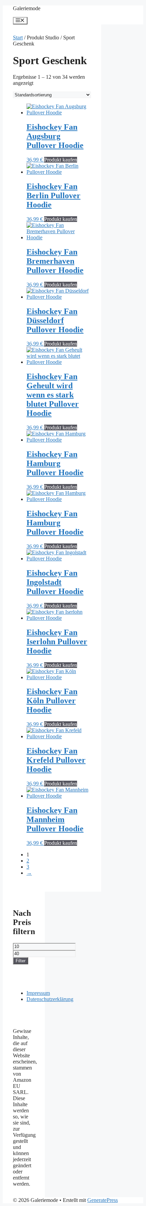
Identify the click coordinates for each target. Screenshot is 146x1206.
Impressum (38, 993)
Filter (20, 960)
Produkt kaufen (60, 160)
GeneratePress (102, 1200)
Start (18, 37)
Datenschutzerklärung (49, 999)
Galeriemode (26, 8)
